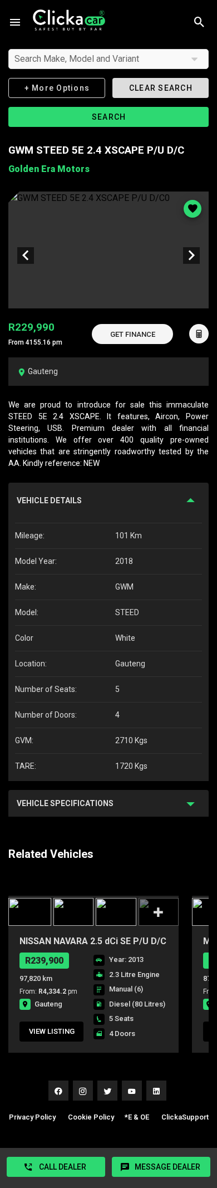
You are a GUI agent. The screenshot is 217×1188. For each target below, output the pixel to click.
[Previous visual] (25, 255)
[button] (132, 334)
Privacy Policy (32, 1117)
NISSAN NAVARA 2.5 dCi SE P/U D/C (92, 941)
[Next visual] (191, 255)
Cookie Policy (91, 1117)
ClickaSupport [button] (185, 1117)
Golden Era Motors (49, 169)
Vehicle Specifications (65, 803)
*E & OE (137, 1117)
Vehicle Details (49, 500)
